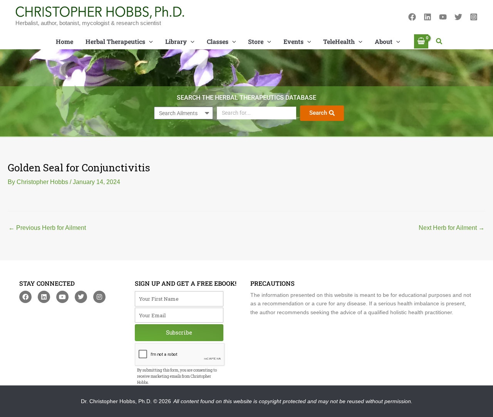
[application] (149, 41)
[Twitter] (458, 17)
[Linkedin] (427, 17)
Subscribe (179, 332)
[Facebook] (412, 17)
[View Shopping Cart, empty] (421, 41)
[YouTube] (443, 17)
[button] (439, 42)
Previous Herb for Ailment (47, 228)
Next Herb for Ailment (452, 228)
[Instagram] (474, 17)
